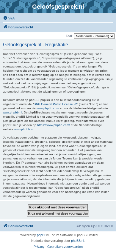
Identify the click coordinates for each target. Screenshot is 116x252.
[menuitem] (9, 18)
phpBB (41, 235)
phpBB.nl (77, 240)
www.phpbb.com (48, 108)
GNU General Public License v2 (55, 104)
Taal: (69, 36)
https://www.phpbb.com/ (53, 125)
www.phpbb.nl (12, 112)
